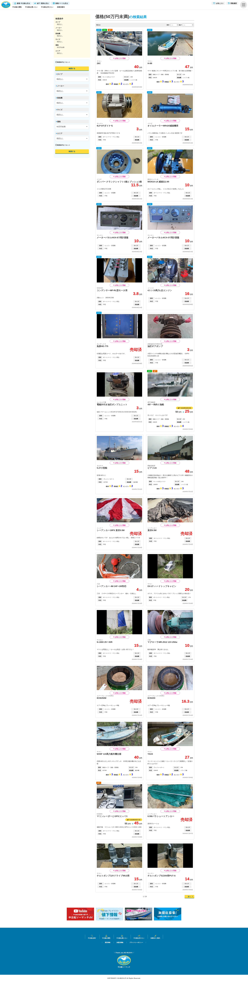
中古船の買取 (17, 7)
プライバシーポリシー (136, 942)
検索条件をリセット (63, 62)
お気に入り (220, 3)
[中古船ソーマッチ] (124, 965)
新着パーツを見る (62, 3)
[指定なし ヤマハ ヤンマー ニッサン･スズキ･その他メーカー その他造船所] (72, 91)
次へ (189, 896)
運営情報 (107, 942)
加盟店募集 (120, 942)
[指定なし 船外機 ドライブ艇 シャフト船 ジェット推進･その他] (72, 102)
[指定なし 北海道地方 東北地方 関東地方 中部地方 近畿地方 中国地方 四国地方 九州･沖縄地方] (72, 138)
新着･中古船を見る (23, 3)
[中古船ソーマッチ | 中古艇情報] (6, 5)
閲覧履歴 (234, 3)
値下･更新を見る (43, 3)
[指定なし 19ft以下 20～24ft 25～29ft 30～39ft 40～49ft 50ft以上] (72, 114)
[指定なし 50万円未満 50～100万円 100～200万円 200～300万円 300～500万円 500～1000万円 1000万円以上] (72, 126)
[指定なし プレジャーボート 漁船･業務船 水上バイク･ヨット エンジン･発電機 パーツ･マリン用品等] (72, 79)
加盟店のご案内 (155, 938)
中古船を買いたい (31, 7)
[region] (72, 108)
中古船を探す (92, 938)
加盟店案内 (61, 7)
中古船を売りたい (47, 7)
